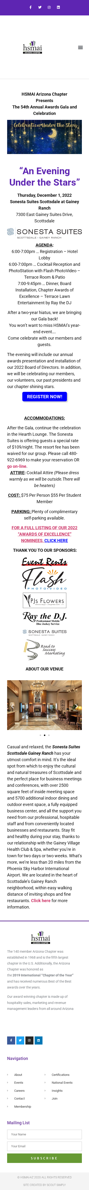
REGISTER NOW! (44, 396)
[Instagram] (49, 7)
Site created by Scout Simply (44, 1185)
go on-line (16, 466)
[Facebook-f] (30, 7)
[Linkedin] (58, 7)
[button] (80, 47)
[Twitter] (39, 7)
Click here (41, 900)
